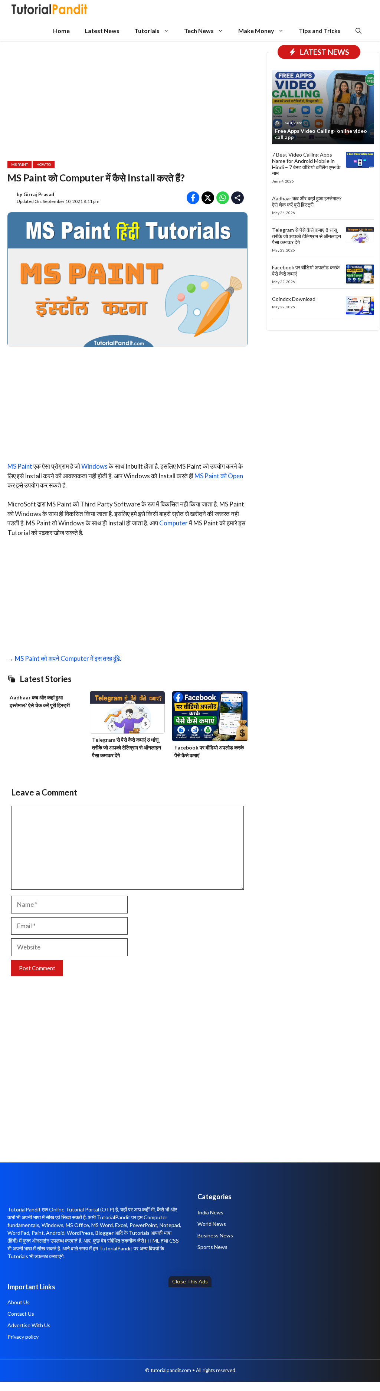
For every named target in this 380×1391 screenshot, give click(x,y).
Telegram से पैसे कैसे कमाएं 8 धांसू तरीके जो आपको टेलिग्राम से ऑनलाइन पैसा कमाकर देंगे (126, 747)
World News (211, 1224)
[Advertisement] (190, 1337)
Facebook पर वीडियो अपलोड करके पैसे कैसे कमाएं (306, 270)
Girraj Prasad (38, 194)
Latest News (102, 30)
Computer (173, 523)
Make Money (256, 30)
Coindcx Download (293, 299)
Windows (94, 466)
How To (43, 164)
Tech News (199, 30)
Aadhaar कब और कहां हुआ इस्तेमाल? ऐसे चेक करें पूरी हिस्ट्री (307, 201)
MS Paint (19, 164)
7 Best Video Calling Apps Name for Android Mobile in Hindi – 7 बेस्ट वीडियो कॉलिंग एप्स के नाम (306, 163)
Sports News (212, 1247)
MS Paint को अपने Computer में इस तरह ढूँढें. (68, 658)
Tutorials (147, 30)
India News (210, 1212)
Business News (215, 1235)
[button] (358, 30)
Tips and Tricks (320, 30)
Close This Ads (190, 1281)
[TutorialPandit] (49, 10)
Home (61, 30)
